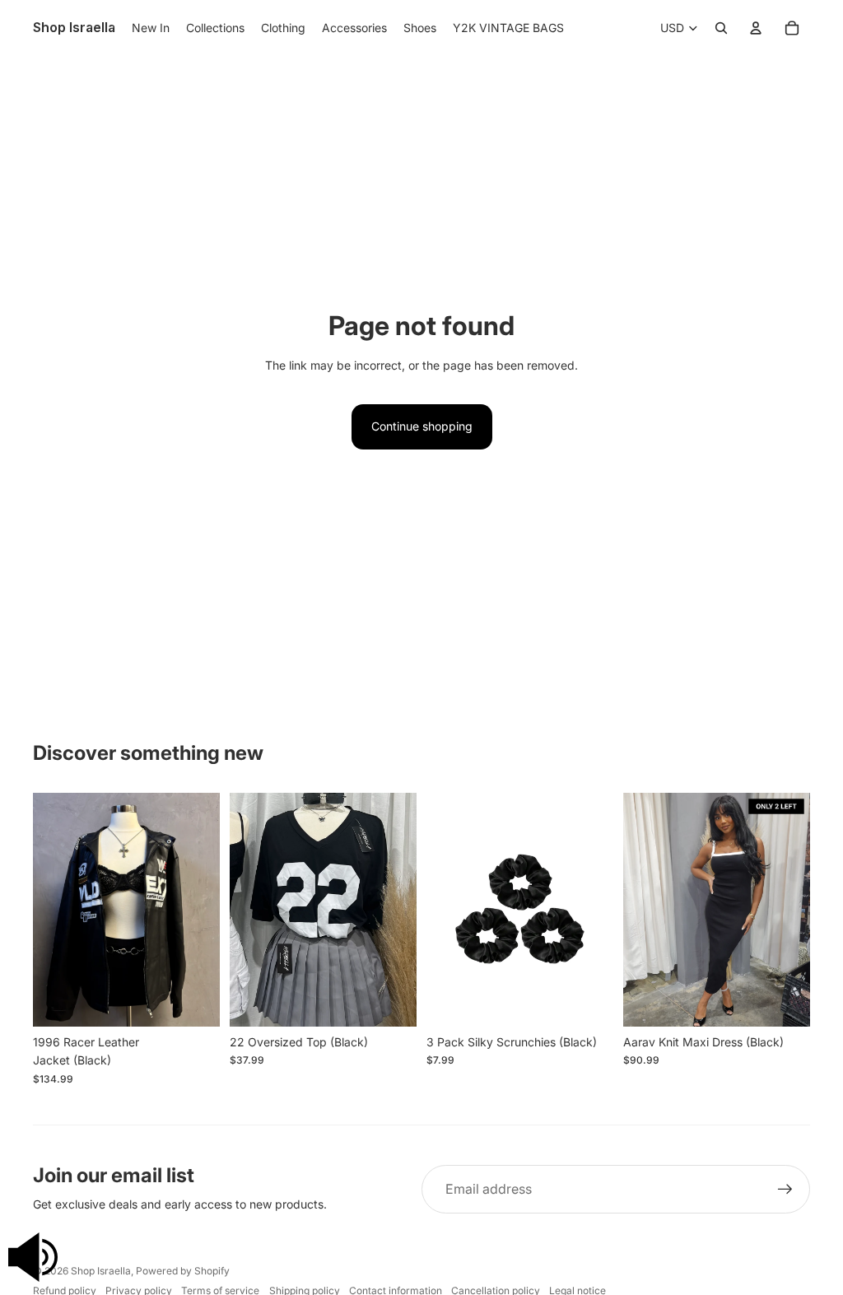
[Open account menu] (756, 28)
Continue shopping (422, 426)
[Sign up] (785, 1189)
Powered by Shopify (183, 1271)
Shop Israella (101, 1271)
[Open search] (721, 28)
